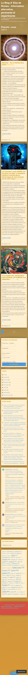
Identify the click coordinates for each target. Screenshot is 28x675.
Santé (5, 387)
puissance (12, 582)
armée (13, 553)
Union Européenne (12, 589)
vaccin (13, 592)
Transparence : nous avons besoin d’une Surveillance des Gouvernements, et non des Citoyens (15, 504)
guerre (6, 573)
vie (18, 591)
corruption (20, 559)
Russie (6, 585)
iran (23, 573)
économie (16, 594)
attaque (19, 553)
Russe (22, 582)
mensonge (5, 577)
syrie (9, 587)
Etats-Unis (18, 567)
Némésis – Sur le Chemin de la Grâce (13, 64)
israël (4, 575)
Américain (18, 551)
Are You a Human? (6, 354)
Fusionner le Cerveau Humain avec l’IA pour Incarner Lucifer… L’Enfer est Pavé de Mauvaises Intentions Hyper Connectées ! (15, 445)
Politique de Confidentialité (7, 608)
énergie (22, 594)
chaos (9, 555)
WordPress (21, 606)
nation (4, 579)
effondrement (17, 565)
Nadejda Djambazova (9, 525)
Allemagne (10, 551)
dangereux (9, 563)
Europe (6, 570)
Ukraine (5, 589)
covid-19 (13, 562)
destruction (15, 563)
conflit (13, 557)
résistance (18, 585)
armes (8, 553)
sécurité (14, 587)
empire (23, 565)
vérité (10, 594)
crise (20, 561)
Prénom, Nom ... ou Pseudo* (8, 343)
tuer (20, 587)
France (15, 570)
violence (22, 591)
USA (6, 591)
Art (4, 374)
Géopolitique (6, 382)
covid (5, 562)
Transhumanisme (7, 395)
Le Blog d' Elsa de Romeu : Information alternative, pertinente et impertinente (12, 9)
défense (10, 565)
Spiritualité (6, 392)
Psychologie (6, 385)
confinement (6, 557)
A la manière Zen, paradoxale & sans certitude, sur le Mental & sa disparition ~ (14, 277)
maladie (18, 575)
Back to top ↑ (16, 608)
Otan (4, 581)
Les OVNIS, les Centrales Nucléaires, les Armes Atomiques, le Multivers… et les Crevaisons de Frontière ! (13, 451)
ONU (18, 579)
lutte (13, 575)
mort (13, 577)
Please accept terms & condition (9, 362)
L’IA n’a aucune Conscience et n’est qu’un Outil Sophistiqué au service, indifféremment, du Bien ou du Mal (14, 429)
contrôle (6, 559)
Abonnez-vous (21, 671)
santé (4, 587)
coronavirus (13, 559)
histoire (13, 573)
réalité (13, 585)
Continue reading (6, 133)
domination (5, 565)
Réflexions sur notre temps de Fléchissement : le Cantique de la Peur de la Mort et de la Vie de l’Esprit (15, 516)
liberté (8, 575)
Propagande (17, 581)
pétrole (17, 582)
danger (4, 563)
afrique (4, 551)
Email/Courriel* (5, 348)
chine (14, 555)
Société (5, 390)
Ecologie (5, 377)
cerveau (4, 555)
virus (4, 594)
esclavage (9, 567)
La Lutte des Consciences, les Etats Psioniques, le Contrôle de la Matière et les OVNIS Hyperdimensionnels (14, 412)
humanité (19, 573)
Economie (6, 379)
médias (18, 577)
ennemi (4, 567)
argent (4, 553)
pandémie (10, 581)
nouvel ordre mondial (11, 579)
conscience (19, 557)
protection (5, 582)
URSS (19, 589)
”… (3, 135)
